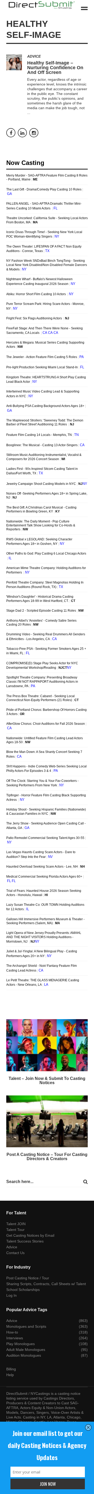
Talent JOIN (16, 1224)
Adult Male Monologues (25, 1349)
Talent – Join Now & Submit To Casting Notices (47, 1080)
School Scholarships (23, 1289)
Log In (11, 1295)
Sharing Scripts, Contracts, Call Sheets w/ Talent (46, 1284)
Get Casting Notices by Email (30, 1235)
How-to (12, 1332)
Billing (11, 1369)
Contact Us (15, 1253)
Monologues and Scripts (26, 1326)
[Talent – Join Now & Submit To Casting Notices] (47, 1045)
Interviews (14, 1338)
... (28, 112)
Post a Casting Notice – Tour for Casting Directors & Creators (47, 1156)
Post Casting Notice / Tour (27, 1278)
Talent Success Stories (25, 1241)
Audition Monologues (23, 1355)
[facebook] (10, 132)
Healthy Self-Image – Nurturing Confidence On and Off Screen (55, 67)
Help (10, 1375)
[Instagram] (33, 132)
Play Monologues (20, 1344)
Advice (34, 56)
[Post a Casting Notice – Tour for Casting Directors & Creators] (47, 1121)
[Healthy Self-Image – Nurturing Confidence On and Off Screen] (14, 62)
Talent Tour (15, 1230)
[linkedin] (22, 132)
